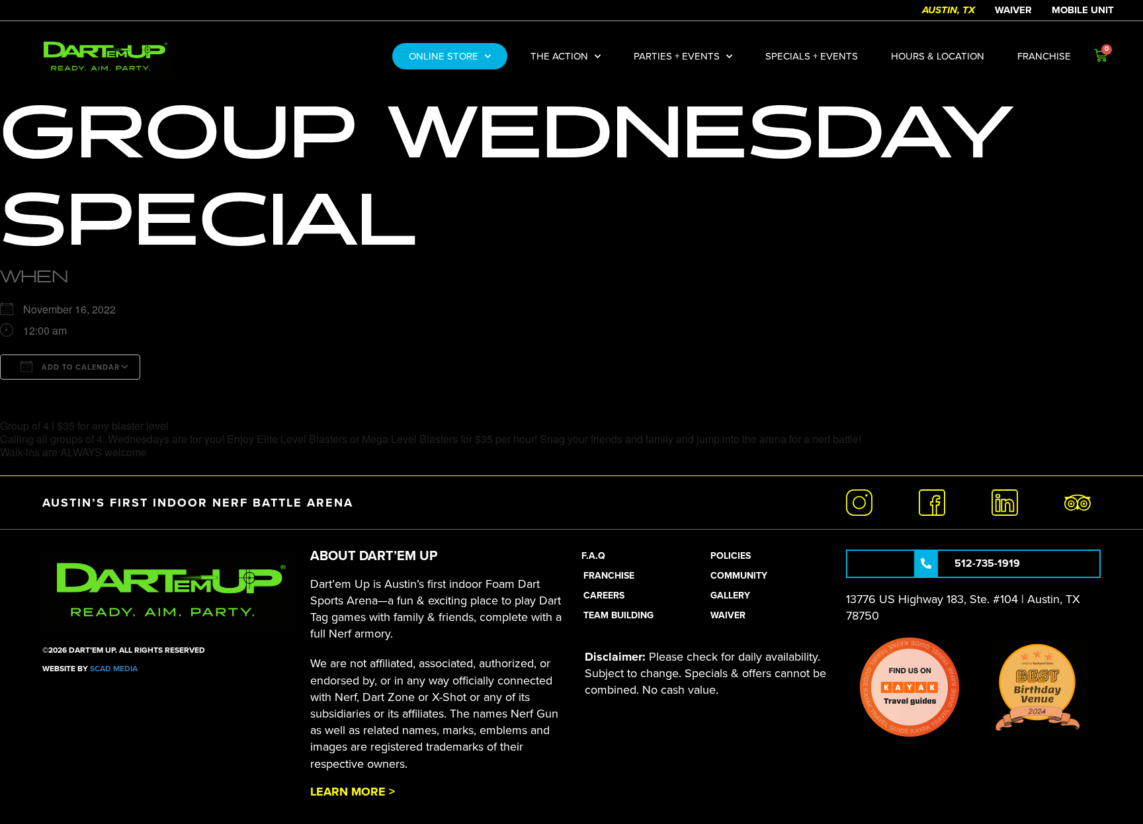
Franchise (1044, 56)
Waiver (1013, 10)
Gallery (730, 595)
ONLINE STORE (443, 56)
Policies (730, 555)
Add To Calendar (79, 367)
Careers (603, 595)
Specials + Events (811, 56)
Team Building (618, 615)
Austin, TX (948, 10)
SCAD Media (114, 668)
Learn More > (352, 791)
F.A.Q (593, 555)
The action (559, 56)
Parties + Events (677, 56)
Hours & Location (937, 56)
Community (738, 575)
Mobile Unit (1083, 10)
